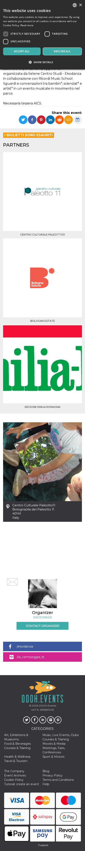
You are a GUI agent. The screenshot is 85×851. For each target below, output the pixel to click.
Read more (27, 25)
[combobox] (75, 5)
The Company (14, 771)
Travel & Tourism (15, 761)
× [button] (80, 5)
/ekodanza (25, 646)
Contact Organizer (42, 626)
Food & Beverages (17, 744)
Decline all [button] (62, 51)
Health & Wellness (17, 757)
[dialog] (42, 35)
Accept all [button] (22, 51)
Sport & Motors (53, 757)
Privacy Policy (52, 775)
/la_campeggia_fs (30, 657)
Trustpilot (43, 845)
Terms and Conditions (58, 780)
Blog (45, 771)
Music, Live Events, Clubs (60, 735)
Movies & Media (53, 744)
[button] (42, 62)
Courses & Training (55, 739)
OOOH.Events (47, 705)
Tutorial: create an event (21, 784)
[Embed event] (68, 119)
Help (45, 784)
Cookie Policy (14, 780)
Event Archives (15, 775)
